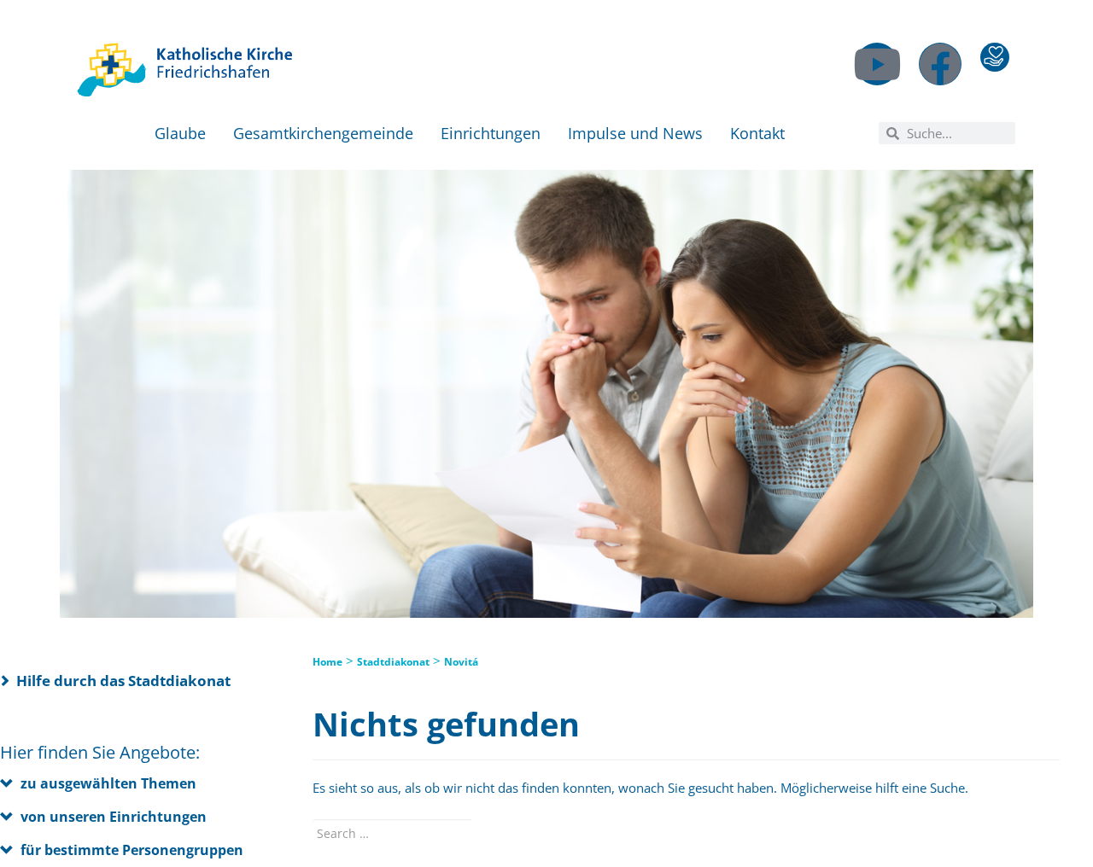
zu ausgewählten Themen (108, 783)
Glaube (180, 133)
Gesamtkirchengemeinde (323, 133)
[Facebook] (940, 64)
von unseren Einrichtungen (113, 816)
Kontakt (757, 133)
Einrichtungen (491, 133)
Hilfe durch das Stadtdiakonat (123, 680)
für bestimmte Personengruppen (131, 850)
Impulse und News (635, 133)
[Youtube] (877, 64)
